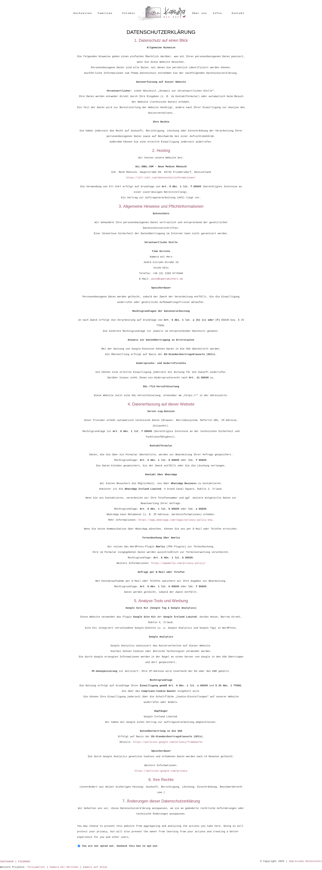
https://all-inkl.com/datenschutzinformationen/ (161, 177)
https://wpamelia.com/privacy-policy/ (178, 563)
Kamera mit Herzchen (64, 867)
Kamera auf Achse (95, 867)
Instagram (7, 861)
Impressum (295, 861)
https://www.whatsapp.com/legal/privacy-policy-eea (175, 520)
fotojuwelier (36, 867)
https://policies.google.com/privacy (161, 771)
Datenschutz (313, 861)
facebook (24, 861)
